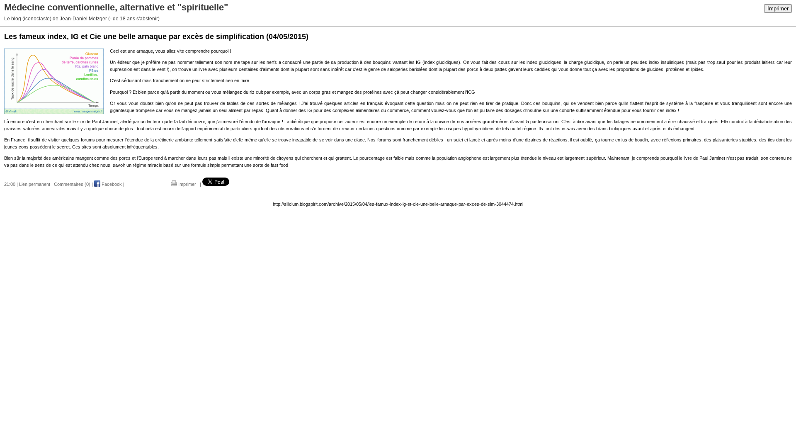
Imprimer (778, 8)
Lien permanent (34, 184)
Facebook (111, 184)
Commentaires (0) (72, 184)
